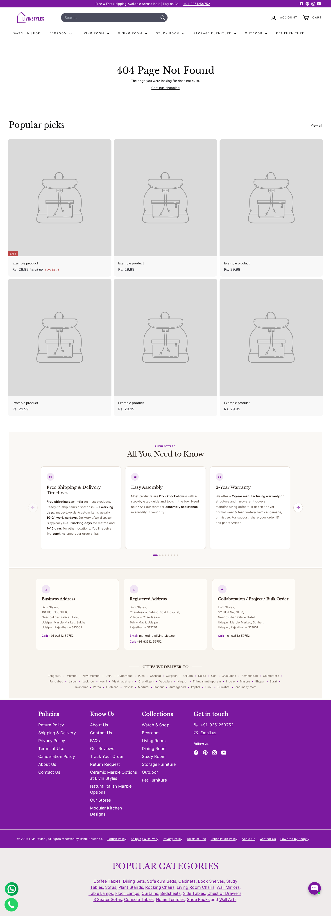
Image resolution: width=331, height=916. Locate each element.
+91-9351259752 (196, 4)
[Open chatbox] (314, 888)
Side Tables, (194, 893)
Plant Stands (130, 887)
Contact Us (49, 772)
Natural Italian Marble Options (110, 789)
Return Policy (51, 725)
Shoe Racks (198, 899)
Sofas (110, 887)
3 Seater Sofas (107, 899)
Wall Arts (227, 899)
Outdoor (254, 33)
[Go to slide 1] (155, 555)
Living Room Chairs (195, 887)
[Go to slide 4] (165, 555)
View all (316, 125)
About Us (47, 764)
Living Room (93, 33)
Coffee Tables (106, 881)
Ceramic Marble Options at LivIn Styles (113, 775)
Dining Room (131, 33)
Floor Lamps (127, 893)
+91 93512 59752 (58, 635)
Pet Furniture (290, 33)
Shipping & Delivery (57, 732)
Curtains (150, 893)
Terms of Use (51, 748)
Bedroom (59, 33)
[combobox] (114, 17)
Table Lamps (100, 893)
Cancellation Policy (56, 756)
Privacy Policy (51, 740)
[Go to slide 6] (171, 555)
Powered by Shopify (294, 839)
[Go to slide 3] (162, 555)
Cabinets (186, 881)
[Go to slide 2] (160, 555)
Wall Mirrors (228, 887)
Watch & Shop (27, 33)
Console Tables (139, 899)
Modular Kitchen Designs (106, 811)
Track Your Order (106, 756)
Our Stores (100, 800)
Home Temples (170, 899)
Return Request (105, 764)
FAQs (95, 740)
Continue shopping (165, 88)
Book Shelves (211, 881)
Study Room (168, 33)
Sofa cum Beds (161, 881)
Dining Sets (134, 881)
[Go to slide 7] (174, 555)
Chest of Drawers (224, 893)
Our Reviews (102, 748)
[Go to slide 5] (168, 555)
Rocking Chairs (160, 887)
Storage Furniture (213, 33)
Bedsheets (170, 893)
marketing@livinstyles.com (153, 635)
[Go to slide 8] (177, 555)
